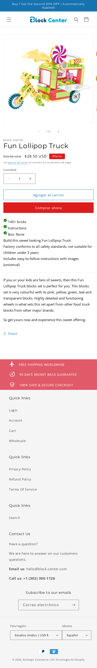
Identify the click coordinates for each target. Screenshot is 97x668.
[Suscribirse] (74, 605)
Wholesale (17, 441)
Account (15, 420)
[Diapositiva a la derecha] (58, 131)
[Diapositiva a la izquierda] (39, 131)
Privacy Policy (20, 469)
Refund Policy (20, 479)
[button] (9, 20)
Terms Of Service (23, 489)
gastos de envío (18, 162)
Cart (12, 431)
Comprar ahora (48, 208)
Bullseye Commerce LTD (39, 659)
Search (14, 518)
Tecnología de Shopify (70, 659)
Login (13, 410)
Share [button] (12, 333)
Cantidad (9, 170)
